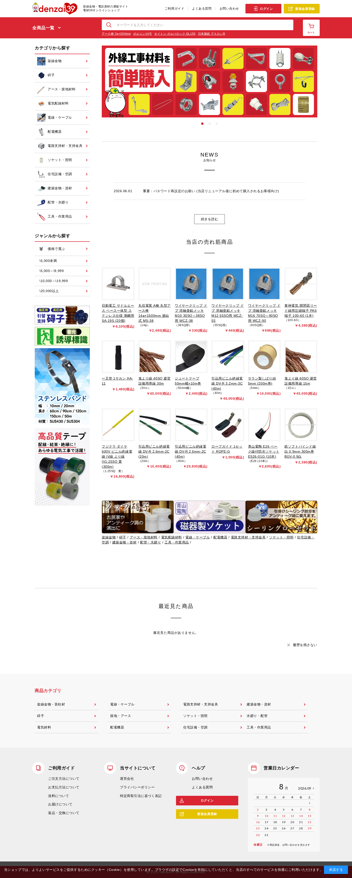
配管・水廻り (150, 542)
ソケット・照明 (281, 537)
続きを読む (209, 219)
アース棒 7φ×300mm (116, 33)
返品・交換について (63, 813)
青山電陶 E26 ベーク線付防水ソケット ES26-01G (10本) (263, 451)
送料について (58, 796)
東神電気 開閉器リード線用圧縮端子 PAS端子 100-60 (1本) (300, 311)
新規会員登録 (305, 9)
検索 (109, 25)
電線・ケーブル (197, 537)
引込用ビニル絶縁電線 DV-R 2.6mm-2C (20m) (154, 451)
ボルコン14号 (142, 33)
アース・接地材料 (144, 537)
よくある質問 (201, 8)
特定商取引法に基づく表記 (141, 796)
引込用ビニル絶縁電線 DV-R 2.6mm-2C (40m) (190, 451)
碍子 (122, 537)
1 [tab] (202, 123)
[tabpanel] (209, 81)
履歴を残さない (305, 645)
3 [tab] (217, 123)
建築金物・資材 (124, 542)
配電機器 (220, 537)
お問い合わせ (229, 8)
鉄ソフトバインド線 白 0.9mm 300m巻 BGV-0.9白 (300, 451)
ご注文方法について (63, 778)
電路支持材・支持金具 (248, 537)
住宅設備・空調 (195, 727)
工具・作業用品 (177, 542)
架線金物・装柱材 (51, 704)
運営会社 (127, 778)
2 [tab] (209, 123)
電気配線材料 (171, 537)
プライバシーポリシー (137, 787)
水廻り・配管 (257, 716)
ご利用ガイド (174, 8)
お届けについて (60, 804)
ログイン (266, 9)
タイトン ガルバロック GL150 (175, 33)
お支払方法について (63, 787)
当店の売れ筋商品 (209, 242)
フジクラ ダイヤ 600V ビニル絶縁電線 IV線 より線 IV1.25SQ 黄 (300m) (117, 456)
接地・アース (120, 716)
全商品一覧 (43, 27)
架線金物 (109, 537)
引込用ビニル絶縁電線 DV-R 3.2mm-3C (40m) (227, 383)
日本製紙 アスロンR (211, 33)
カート (311, 32)
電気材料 (44, 727)
